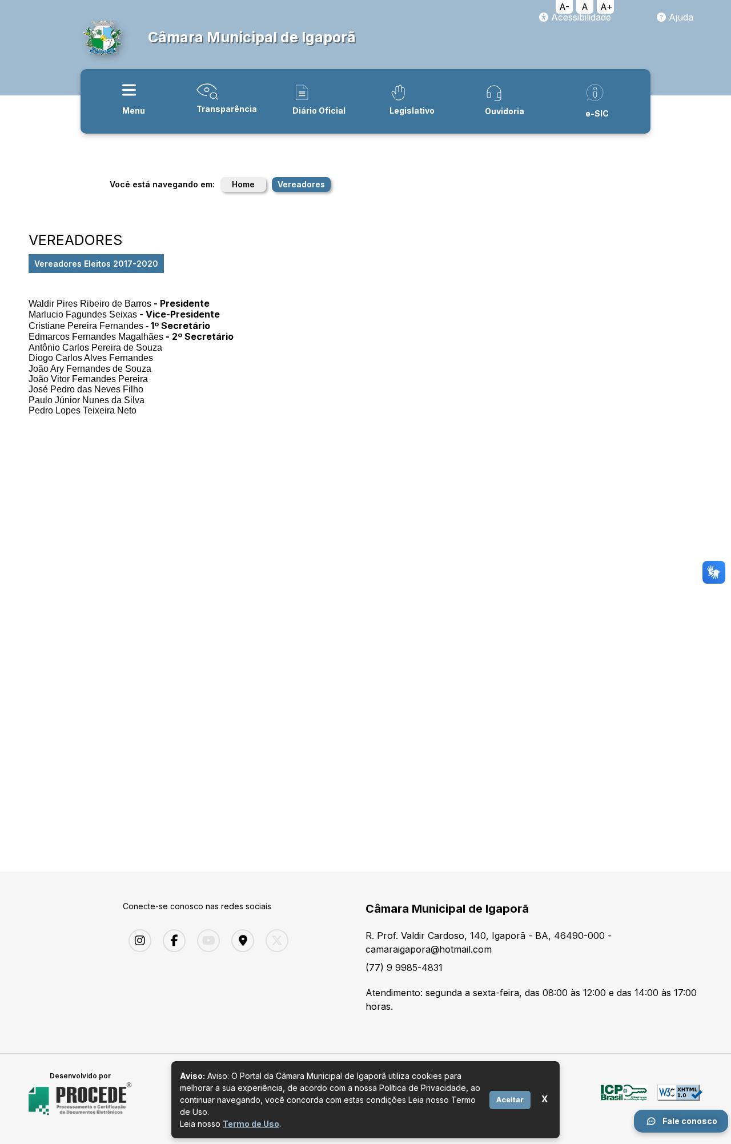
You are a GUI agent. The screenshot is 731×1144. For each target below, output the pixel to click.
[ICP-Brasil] (624, 1099)
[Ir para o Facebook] (171, 940)
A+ (606, 7)
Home (243, 184)
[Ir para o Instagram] (137, 940)
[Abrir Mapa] (240, 940)
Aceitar (510, 1099)
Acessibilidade (579, 17)
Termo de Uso (251, 1124)
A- (564, 7)
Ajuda (679, 17)
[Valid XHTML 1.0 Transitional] (679, 1099)
